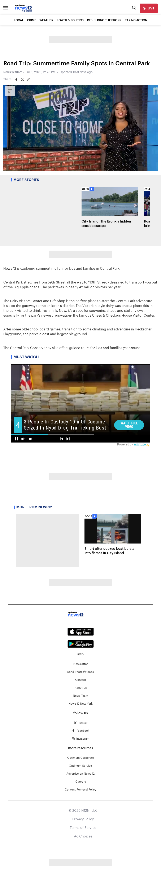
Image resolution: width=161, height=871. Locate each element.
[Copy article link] (28, 79)
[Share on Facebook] (16, 79)
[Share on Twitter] (22, 79)
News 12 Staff (12, 72)
